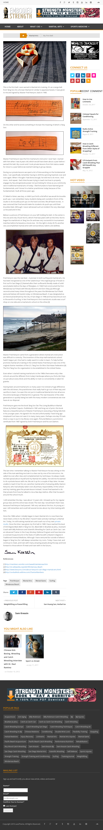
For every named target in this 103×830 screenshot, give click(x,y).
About (20, 26)
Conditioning (47, 731)
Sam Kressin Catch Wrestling (68, 746)
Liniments (40, 736)
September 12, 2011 (90, 119)
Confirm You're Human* (13, 802)
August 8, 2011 (88, 134)
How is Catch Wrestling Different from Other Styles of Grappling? (91, 147)
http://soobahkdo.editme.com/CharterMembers (24, 572)
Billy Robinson (35, 717)
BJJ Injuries (80, 717)
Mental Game (41, 581)
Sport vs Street (33, 661)
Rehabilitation (81, 741)
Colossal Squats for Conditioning (91, 115)
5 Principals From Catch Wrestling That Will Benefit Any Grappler (91, 164)
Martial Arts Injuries (67, 736)
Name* (6, 785)
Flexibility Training (80, 731)
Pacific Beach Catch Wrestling (40, 741)
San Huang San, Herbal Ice (55, 604)
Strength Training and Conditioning (36, 756)
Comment (96, 91)
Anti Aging (22, 717)
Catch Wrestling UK (83, 726)
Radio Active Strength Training (90, 130)
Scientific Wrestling (56, 751)
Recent (84, 91)
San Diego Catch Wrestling (15, 751)
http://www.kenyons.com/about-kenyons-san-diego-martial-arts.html (33, 569)
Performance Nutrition (64, 741)
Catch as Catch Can (28, 722)
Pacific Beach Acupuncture (15, 741)
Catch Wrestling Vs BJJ (13, 731)
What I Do (35, 26)
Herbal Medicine (11, 736)
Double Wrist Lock (62, 731)
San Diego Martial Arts (37, 751)
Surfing (52, 581)
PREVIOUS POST (11, 600)
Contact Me (11, 32)
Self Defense (72, 751)
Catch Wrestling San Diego (36, 726)
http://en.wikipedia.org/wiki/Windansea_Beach (23, 567)
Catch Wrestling (71, 722)
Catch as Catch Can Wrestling (50, 722)
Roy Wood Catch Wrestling (15, 746)
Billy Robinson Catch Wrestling (56, 717)
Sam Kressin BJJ (48, 746)
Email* (6, 794)
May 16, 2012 (88, 170)
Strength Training (12, 756)
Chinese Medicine (32, 731)
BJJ (72, 717)
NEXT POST (60, 600)
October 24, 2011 (89, 104)
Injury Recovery (27, 736)
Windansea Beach (12, 584)
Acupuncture (10, 717)
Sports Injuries (86, 751)
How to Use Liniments (87, 100)
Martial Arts (55, 26)
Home (6, 2)
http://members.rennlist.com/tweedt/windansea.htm (26, 564)
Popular (75, 91)
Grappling (94, 731)
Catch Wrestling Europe (14, 726)
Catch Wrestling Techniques (61, 726)
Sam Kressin (34, 746)
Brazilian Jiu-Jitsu (11, 722)
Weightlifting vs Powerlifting (15, 604)
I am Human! (11, 806)
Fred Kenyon (14, 581)
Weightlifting (82, 756)
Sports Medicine (79, 26)
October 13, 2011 (89, 154)
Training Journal (68, 756)
